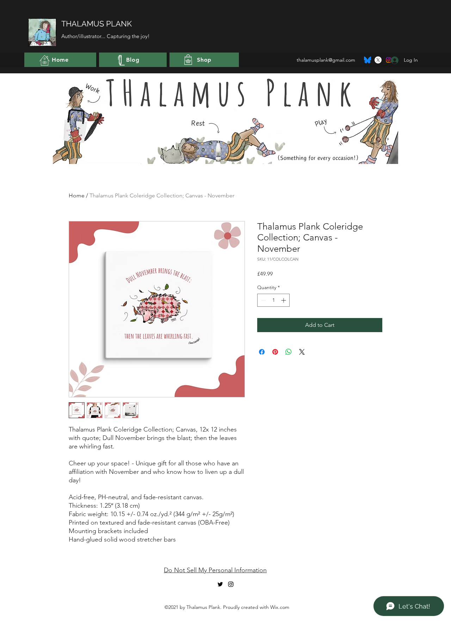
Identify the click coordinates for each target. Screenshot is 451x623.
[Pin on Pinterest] (275, 352)
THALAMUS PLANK (96, 23)
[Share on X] (302, 352)
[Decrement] (262, 300)
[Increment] (284, 300)
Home (77, 195)
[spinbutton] (273, 300)
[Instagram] (230, 584)
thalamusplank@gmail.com (326, 60)
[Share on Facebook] (262, 352)
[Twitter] (378, 59)
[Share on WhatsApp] (288, 352)
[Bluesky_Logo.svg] (367, 59)
